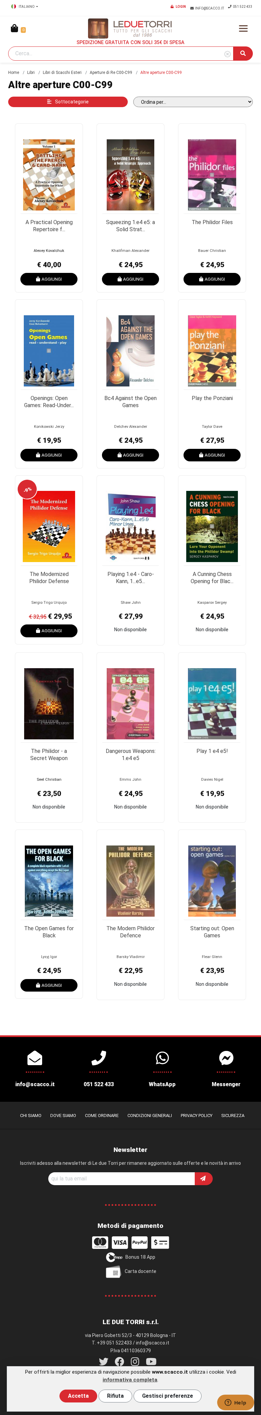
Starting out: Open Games (212, 932)
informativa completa (130, 1380)
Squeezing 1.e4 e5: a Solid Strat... (130, 226)
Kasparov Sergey (212, 602)
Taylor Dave (212, 426)
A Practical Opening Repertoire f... (49, 226)
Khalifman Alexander (130, 250)
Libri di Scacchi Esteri (62, 72)
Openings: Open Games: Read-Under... (49, 401)
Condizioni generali (149, 1115)
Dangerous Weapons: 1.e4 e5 (131, 754)
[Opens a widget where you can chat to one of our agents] (235, 1403)
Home (13, 72)
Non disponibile (130, 629)
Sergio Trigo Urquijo (49, 602)
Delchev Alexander (130, 426)
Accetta (78, 1396)
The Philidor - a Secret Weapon (49, 754)
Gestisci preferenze (167, 1396)
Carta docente (140, 1271)
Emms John (130, 779)
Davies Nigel (212, 779)
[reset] (227, 54)
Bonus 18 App (140, 1256)
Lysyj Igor (49, 957)
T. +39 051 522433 (112, 1343)
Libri (31, 72)
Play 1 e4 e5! (212, 751)
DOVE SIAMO (63, 1115)
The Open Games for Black (49, 932)
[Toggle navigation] (243, 28)
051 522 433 (243, 6)
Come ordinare (102, 1115)
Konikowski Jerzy (49, 426)
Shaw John (131, 602)
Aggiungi (51, 279)
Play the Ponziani (212, 398)
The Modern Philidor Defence (130, 932)
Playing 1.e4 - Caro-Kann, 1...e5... (130, 577)
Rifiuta (115, 1396)
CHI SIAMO (30, 1115)
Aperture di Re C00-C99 (111, 72)
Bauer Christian (212, 250)
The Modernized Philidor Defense (49, 577)
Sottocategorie (71, 101)
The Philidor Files (212, 222)
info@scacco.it (210, 8)
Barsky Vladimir (131, 957)
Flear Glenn (212, 957)
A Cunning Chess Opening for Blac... (212, 577)
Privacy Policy (196, 1115)
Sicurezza (232, 1115)
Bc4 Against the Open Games (130, 401)
